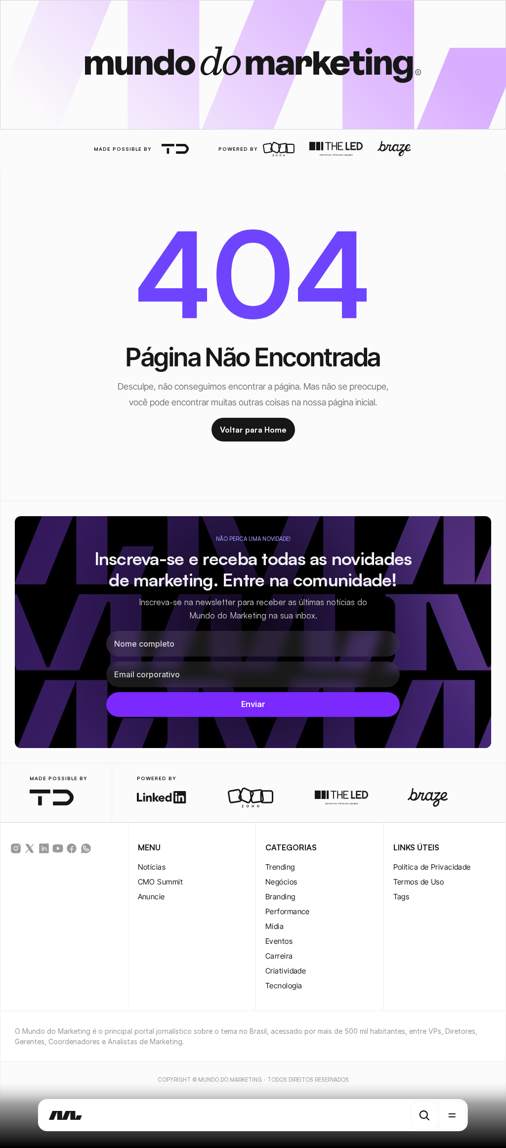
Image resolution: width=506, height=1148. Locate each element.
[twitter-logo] (30, 848)
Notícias (152, 867)
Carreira (279, 956)
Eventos (279, 941)
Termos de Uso (418, 881)
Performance (287, 911)
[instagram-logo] (16, 848)
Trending (280, 867)
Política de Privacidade (432, 867)
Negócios (281, 881)
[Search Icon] (424, 1115)
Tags (401, 896)
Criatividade (285, 970)
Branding (280, 896)
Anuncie (151, 896)
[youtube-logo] (58, 848)
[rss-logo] (72, 848)
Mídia (274, 926)
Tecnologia (283, 985)
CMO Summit (160, 881)
